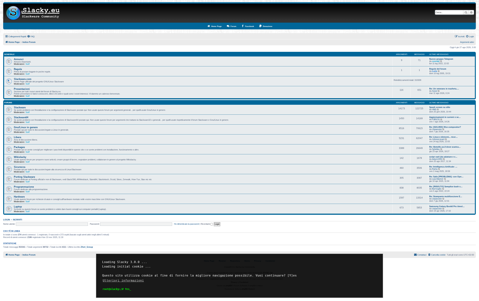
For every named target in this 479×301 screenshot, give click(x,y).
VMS (434, 109)
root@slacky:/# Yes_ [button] (117, 289)
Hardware (19, 196)
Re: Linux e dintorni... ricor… (443, 137)
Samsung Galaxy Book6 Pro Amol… (447, 206)
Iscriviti (17, 220)
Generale (9, 54)
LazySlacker (437, 179)
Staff (27, 64)
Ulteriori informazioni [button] (123, 280)
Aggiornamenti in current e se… (445, 117)
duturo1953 (437, 159)
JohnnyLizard (438, 139)
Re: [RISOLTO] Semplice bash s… (446, 186)
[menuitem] (31, 36)
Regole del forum (437, 69)
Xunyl (434, 91)
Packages (19, 147)
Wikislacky (20, 157)
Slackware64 (21, 117)
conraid (436, 61)
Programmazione (24, 186)
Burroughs (437, 189)
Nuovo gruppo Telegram (441, 59)
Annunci (19, 59)
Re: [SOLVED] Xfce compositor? (445, 127)
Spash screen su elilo (439, 107)
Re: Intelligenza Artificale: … (443, 167)
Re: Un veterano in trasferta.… (444, 89)
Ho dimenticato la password (186, 224)
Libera (17, 137)
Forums (8, 103)
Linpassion (437, 129)
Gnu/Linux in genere (26, 127)
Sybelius (436, 149)
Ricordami (205, 224)
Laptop (18, 206)
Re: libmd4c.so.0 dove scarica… (445, 147)
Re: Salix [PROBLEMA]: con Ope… (446, 176)
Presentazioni (22, 89)
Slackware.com (22, 79)
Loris (434, 71)
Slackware (20, 107)
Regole (18, 69)
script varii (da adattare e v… (443, 157)
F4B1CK (436, 119)
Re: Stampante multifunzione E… (445, 196)
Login (6, 220)
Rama (434, 169)
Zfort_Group (87, 247)
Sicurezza (19, 167)
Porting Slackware (24, 176)
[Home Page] (33, 13)
